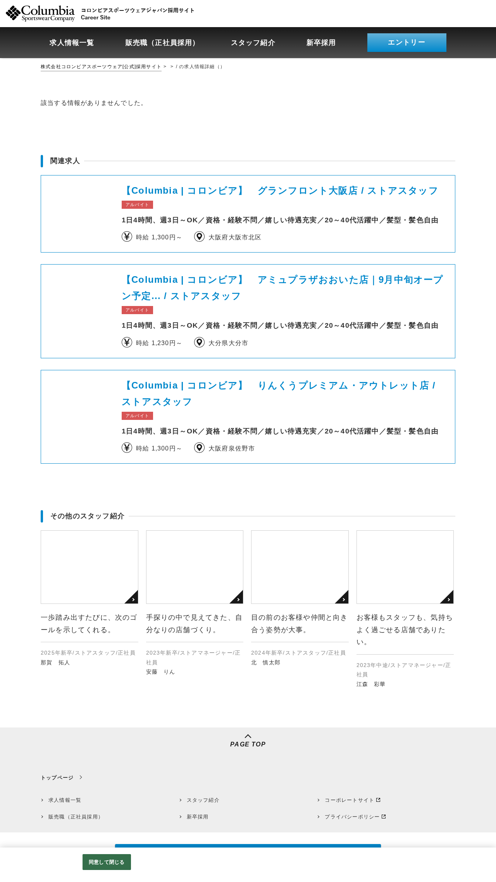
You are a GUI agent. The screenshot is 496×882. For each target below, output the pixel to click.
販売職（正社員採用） (75, 817)
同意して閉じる (106, 862)
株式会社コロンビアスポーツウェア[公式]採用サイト (101, 66)
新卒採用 (198, 817)
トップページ (57, 778)
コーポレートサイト (349, 800)
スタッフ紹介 (203, 800)
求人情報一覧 (64, 800)
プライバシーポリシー (352, 817)
